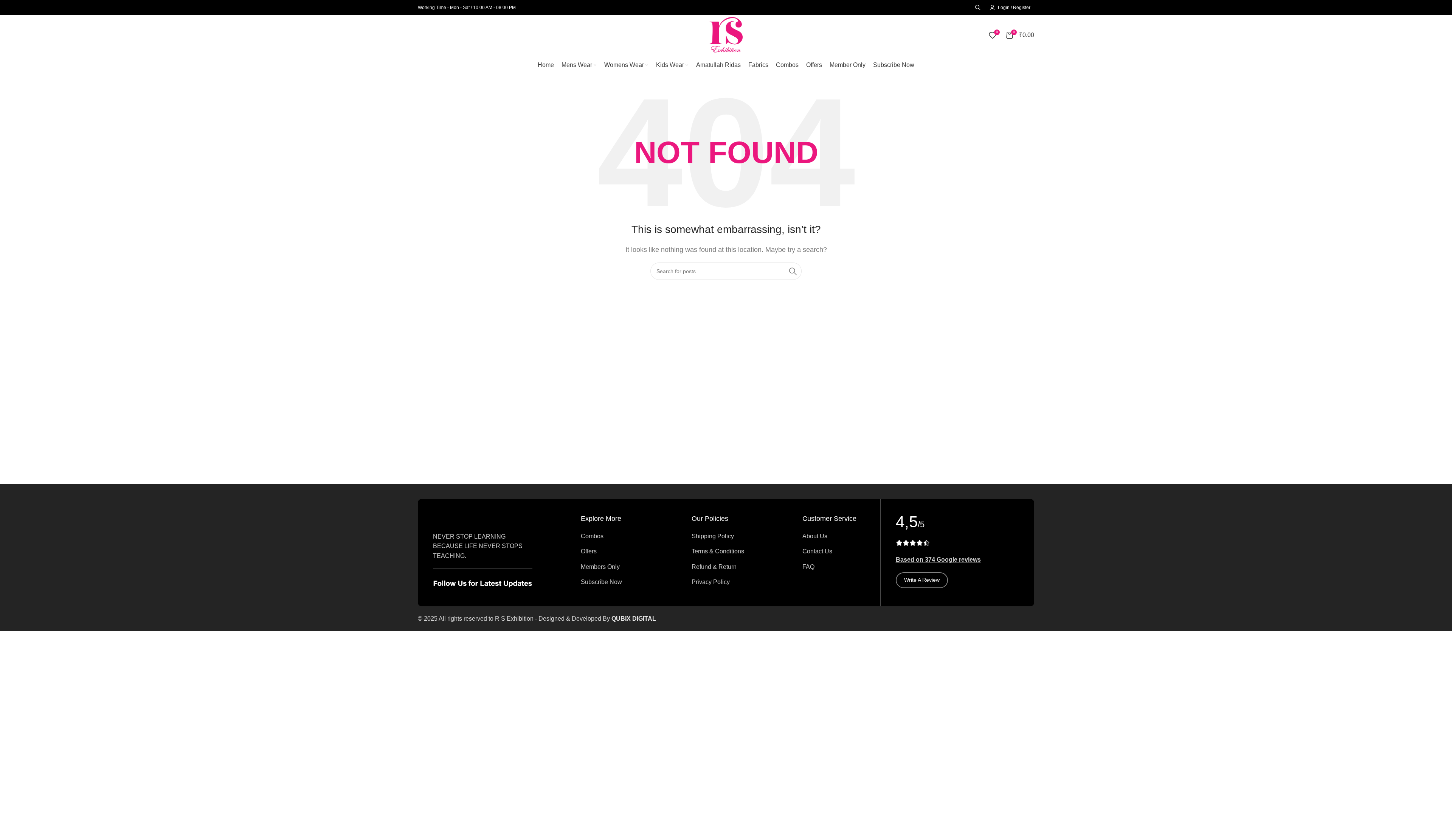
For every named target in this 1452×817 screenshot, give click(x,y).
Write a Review (922, 580)
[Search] (976, 7)
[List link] (612, 536)
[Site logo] (725, 34)
